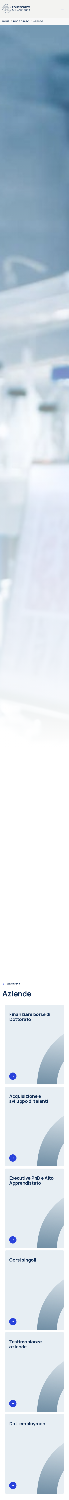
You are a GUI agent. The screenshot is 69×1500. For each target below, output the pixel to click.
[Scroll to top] (60, 1491)
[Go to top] (63, 1495)
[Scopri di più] (12, 1076)
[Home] (16, 8)
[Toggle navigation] (63, 8)
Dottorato (13, 984)
